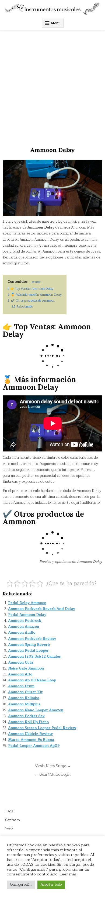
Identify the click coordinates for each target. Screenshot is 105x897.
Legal (9, 811)
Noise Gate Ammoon (26, 668)
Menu (56, 23)
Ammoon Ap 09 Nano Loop (32, 680)
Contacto (12, 820)
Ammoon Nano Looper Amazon (35, 710)
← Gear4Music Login (52, 774)
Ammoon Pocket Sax (26, 716)
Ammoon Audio (21, 633)
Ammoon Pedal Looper (28, 651)
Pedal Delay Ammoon (27, 603)
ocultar (36, 282)
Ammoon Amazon (23, 627)
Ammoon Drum (21, 686)
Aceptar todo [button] (51, 885)
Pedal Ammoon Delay (27, 615)
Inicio (9, 829)
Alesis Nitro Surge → (52, 766)
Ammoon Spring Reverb (29, 645)
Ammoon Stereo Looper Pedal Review (42, 728)
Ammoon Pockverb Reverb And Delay (41, 609)
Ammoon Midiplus (24, 704)
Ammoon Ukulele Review (30, 734)
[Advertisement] (52, 86)
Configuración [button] (21, 885)
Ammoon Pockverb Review (32, 639)
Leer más (68, 874)
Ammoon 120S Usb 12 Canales (34, 657)
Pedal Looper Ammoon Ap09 (34, 746)
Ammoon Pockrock (24, 621)
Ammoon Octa (20, 662)
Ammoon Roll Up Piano (28, 722)
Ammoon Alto (20, 674)
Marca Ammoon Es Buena (31, 740)
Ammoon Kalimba (23, 698)
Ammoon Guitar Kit (25, 692)
